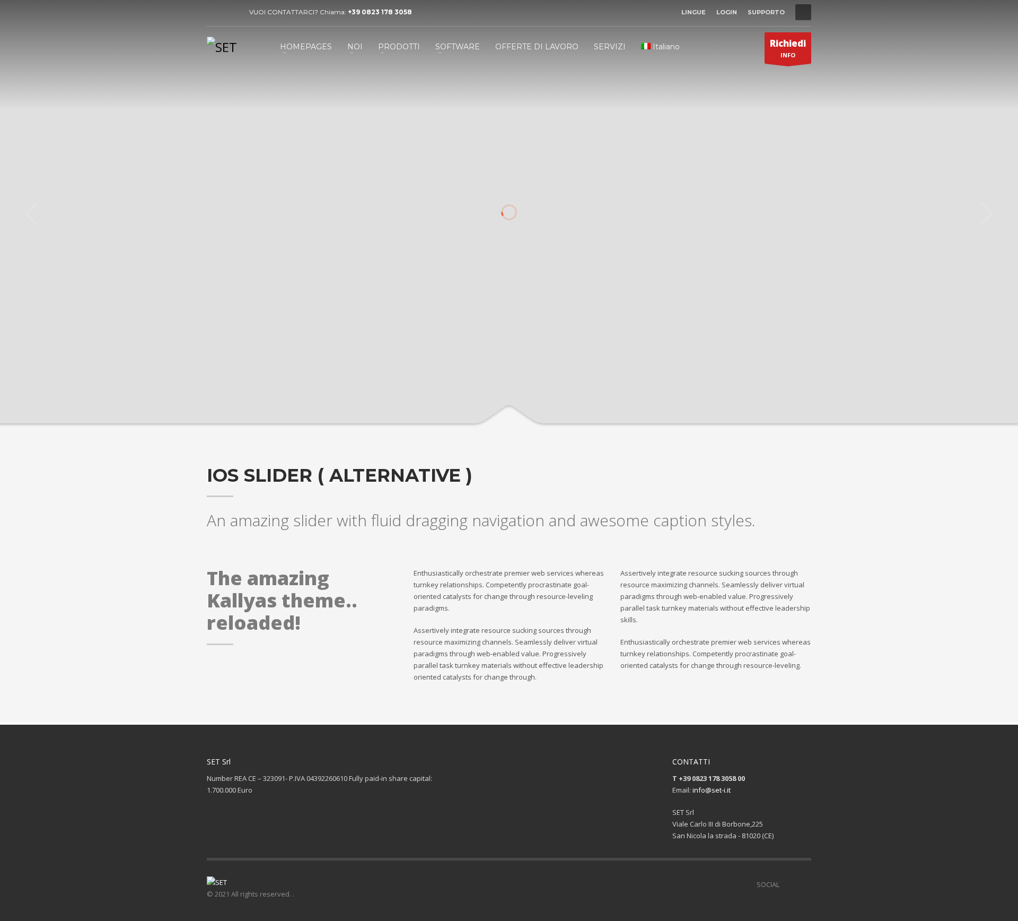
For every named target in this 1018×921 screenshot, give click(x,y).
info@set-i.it (711, 790)
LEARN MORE (550, 343)
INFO (788, 48)
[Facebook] (215, 12)
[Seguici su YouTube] (803, 884)
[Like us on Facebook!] (787, 884)
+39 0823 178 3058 (380, 12)
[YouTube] (231, 12)
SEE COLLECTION (468, 342)
